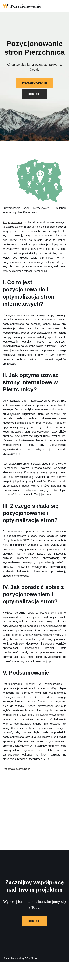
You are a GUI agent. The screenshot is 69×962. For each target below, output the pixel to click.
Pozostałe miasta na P (16, 768)
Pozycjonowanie (12, 222)
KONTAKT (34, 94)
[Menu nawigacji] (62, 6)
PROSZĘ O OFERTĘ (34, 82)
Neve (6, 958)
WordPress (31, 958)
